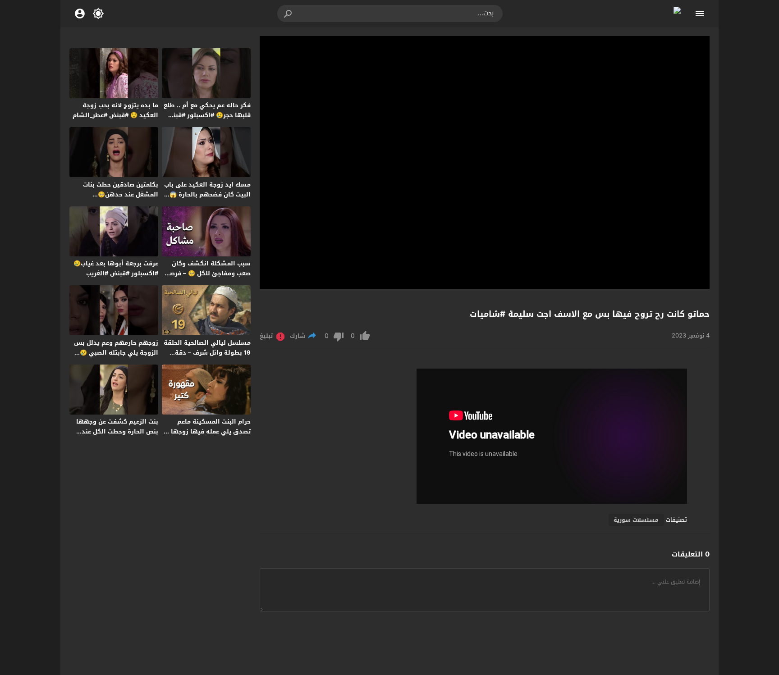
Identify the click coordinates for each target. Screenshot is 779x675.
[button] (288, 13)
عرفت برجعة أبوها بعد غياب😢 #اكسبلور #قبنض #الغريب (115, 268)
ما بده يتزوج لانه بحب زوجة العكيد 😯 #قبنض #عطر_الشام (115, 110)
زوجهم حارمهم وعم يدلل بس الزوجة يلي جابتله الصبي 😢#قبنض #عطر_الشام (116, 352)
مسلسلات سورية (636, 520)
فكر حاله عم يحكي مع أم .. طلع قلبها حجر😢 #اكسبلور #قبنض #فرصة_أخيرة (207, 115)
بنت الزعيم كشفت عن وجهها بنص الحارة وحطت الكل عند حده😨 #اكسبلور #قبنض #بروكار (117, 436)
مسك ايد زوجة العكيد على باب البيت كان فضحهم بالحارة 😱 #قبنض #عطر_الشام (207, 194)
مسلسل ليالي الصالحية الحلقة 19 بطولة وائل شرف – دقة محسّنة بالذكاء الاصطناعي (207, 352)
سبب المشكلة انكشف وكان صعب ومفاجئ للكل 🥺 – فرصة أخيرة (208, 273)
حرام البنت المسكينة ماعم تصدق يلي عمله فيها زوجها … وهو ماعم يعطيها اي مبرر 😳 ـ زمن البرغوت (208, 436)
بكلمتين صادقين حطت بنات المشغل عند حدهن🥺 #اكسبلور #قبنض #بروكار (120, 194)
